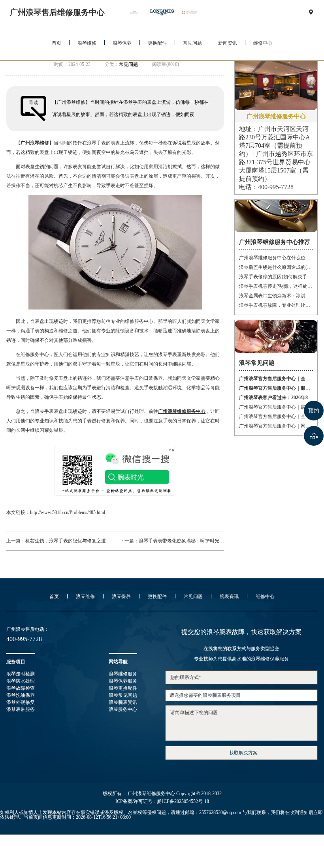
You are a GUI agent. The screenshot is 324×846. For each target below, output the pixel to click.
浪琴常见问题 (123, 695)
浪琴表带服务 (20, 709)
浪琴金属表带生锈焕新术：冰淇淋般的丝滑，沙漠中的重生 (276, 295)
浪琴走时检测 (20, 674)
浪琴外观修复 (20, 702)
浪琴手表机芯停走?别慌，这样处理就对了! (276, 286)
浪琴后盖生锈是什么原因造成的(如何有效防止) (276, 267)
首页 (56, 43)
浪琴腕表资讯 (123, 702)
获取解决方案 (243, 753)
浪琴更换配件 (123, 688)
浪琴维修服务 (123, 674)
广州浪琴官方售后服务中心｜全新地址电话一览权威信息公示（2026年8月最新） (276, 416)
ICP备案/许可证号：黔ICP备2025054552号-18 (162, 801)
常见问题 (192, 43)
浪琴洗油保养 (20, 695)
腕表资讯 (229, 596)
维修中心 (262, 43)
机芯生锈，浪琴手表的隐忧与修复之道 (65, 541)
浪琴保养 (122, 43)
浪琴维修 (86, 43)
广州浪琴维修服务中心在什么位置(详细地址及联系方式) (276, 258)
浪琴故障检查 (20, 688)
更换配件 (157, 43)
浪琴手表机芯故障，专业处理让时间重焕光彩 (276, 305)
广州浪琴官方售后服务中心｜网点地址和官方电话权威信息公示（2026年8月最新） (276, 426)
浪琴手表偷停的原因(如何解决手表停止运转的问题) (276, 276)
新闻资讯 (227, 43)
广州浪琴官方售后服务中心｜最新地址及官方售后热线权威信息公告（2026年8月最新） (276, 407)
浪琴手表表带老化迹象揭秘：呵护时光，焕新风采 (191, 541)
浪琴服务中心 (123, 709)
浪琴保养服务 (123, 681)
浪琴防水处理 (20, 681)
